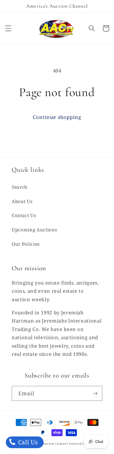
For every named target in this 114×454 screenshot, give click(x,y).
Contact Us (24, 215)
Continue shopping (57, 117)
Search (19, 187)
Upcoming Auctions (34, 230)
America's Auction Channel (47, 444)
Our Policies (26, 244)
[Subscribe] (95, 393)
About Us (22, 201)
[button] (8, 28)
